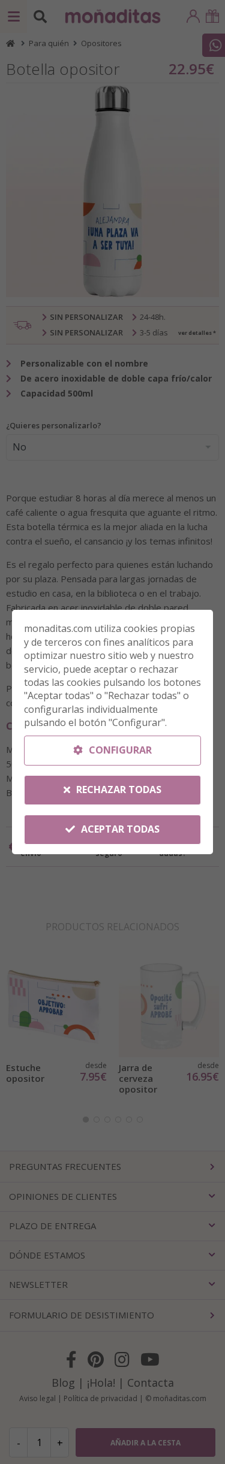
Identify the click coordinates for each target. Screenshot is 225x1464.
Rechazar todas (117, 789)
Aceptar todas (119, 829)
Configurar (119, 750)
